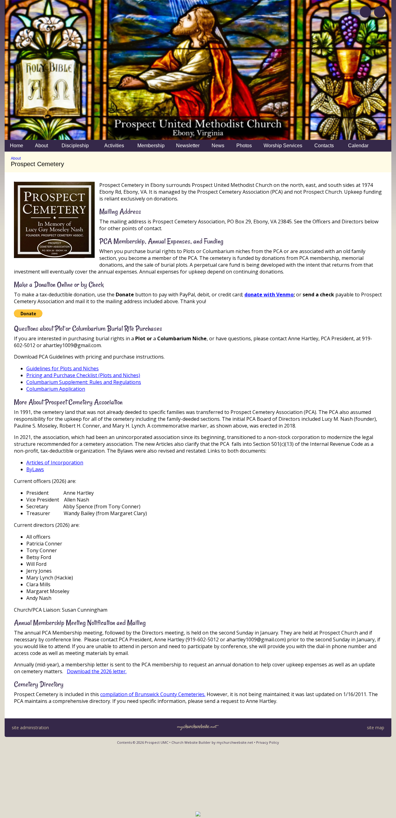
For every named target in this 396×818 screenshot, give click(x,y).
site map (375, 727)
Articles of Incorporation (54, 462)
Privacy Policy (267, 742)
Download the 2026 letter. (97, 671)
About (16, 158)
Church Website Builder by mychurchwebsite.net (212, 742)
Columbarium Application (55, 388)
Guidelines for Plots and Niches (62, 368)
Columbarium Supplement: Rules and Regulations (83, 382)
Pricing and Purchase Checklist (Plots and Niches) (83, 375)
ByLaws (35, 469)
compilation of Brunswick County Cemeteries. (152, 694)
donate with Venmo (269, 294)
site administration (30, 727)
